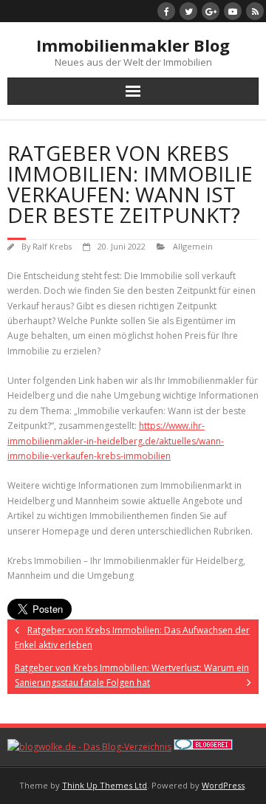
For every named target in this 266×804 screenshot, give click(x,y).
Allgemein (193, 246)
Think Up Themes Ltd (104, 785)
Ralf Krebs (52, 246)
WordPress (223, 785)
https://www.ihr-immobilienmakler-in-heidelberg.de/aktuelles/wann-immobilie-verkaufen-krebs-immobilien (115, 440)
